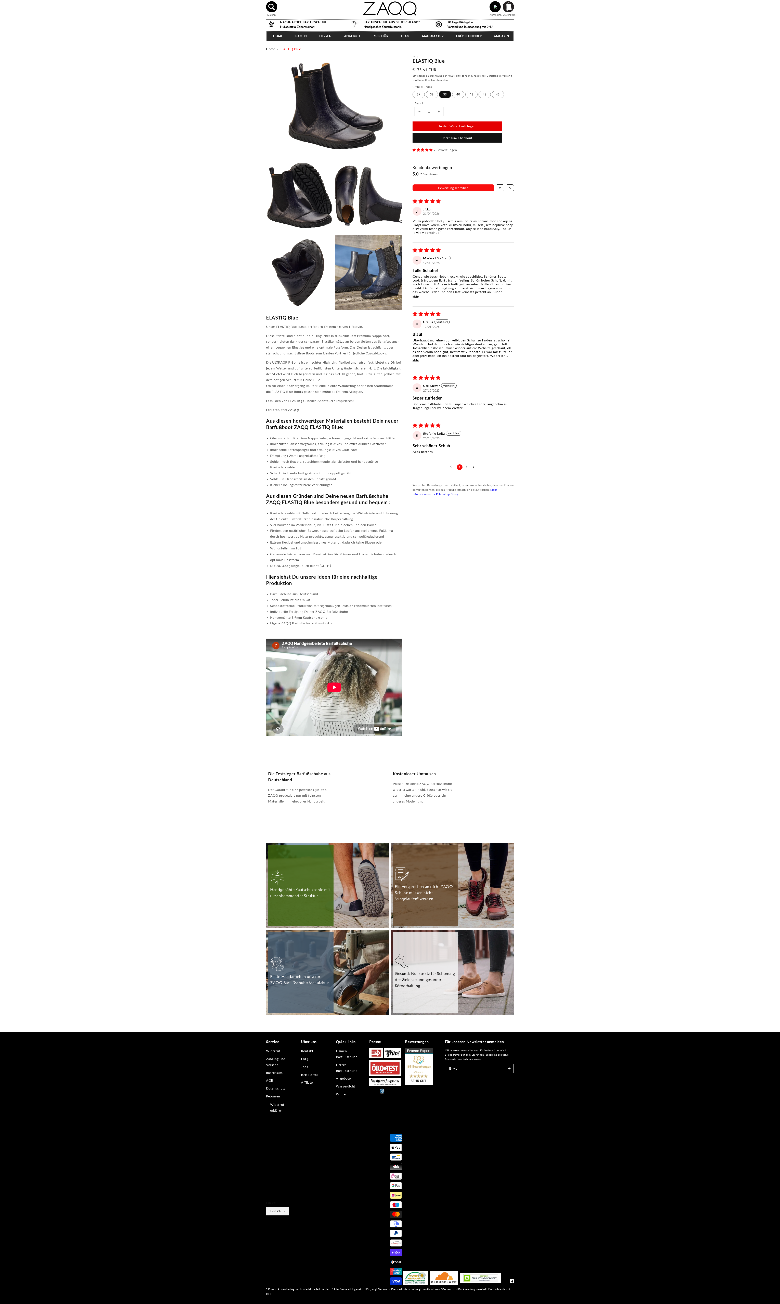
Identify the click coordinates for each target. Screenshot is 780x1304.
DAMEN (301, 36)
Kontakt (307, 1051)
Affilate (307, 1082)
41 (471, 94)
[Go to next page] (474, 467)
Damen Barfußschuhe (346, 1054)
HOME (278, 36)
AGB (269, 1080)
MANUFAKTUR (432, 36)
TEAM (405, 36)
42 (484, 94)
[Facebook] (512, 1282)
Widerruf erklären (277, 1107)
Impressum (274, 1072)
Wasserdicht (345, 1086)
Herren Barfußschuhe (346, 1067)
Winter (341, 1094)
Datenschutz (276, 1088)
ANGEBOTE (352, 36)
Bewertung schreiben (453, 188)
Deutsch (275, 1211)
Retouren (273, 1096)
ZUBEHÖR (380, 36)
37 (418, 94)
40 (458, 94)
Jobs (304, 1067)
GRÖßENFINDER (469, 36)
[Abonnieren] (509, 1068)
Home (270, 49)
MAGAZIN (501, 36)
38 (432, 94)
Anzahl (419, 103)
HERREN (325, 36)
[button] (271, 6)
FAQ (304, 1059)
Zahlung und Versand (275, 1062)
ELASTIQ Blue (290, 49)
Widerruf (273, 1051)
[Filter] (500, 187)
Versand (507, 75)
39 (445, 94)
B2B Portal (309, 1075)
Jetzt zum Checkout (457, 138)
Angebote (343, 1078)
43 (498, 94)
